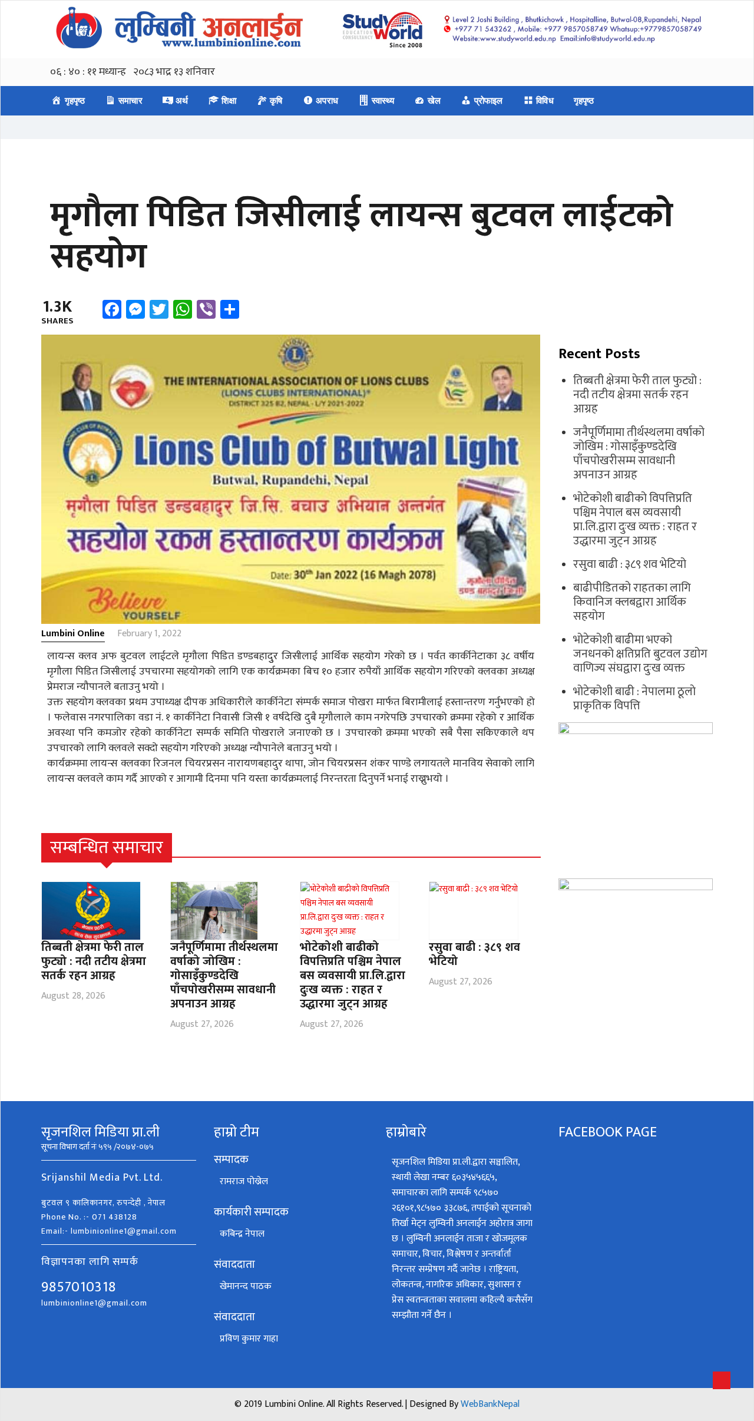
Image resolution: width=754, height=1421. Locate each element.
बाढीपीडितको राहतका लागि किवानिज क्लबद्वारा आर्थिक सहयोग (632, 602)
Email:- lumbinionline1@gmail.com (109, 1231)
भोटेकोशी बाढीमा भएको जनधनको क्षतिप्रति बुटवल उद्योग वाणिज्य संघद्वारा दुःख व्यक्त (640, 654)
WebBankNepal (490, 1404)
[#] (534, 848)
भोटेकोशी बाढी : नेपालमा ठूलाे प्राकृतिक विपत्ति (634, 699)
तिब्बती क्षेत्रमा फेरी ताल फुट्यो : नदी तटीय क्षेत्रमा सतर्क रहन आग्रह (93, 961)
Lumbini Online (73, 634)
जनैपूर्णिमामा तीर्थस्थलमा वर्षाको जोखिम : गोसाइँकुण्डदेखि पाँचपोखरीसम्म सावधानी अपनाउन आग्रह (224, 975)
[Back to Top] (721, 1380)
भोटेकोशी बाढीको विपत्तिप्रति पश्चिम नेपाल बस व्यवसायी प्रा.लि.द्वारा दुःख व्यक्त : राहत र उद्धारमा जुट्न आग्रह (352, 975)
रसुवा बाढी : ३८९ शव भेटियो (474, 954)
